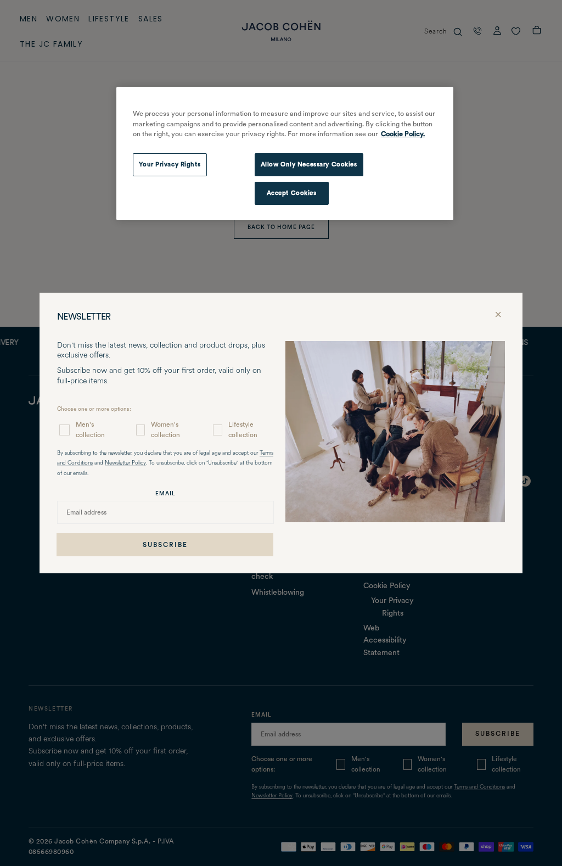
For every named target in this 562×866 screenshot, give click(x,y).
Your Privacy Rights (169, 164)
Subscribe (165, 545)
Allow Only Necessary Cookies (309, 164)
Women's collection (165, 430)
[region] (284, 154)
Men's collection (90, 430)
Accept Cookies (292, 193)
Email (165, 493)
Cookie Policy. (403, 134)
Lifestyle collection (242, 430)
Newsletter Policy (125, 463)
